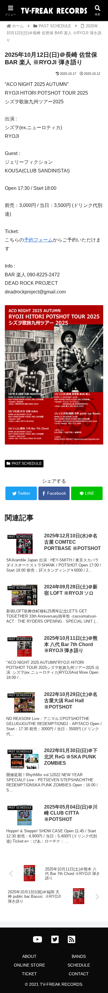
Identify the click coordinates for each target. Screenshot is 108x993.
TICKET (29, 973)
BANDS (79, 956)
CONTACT (79, 973)
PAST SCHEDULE (27, 463)
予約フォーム (38, 239)
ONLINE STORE (29, 965)
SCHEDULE (79, 965)
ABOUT (29, 956)
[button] (96, 676)
